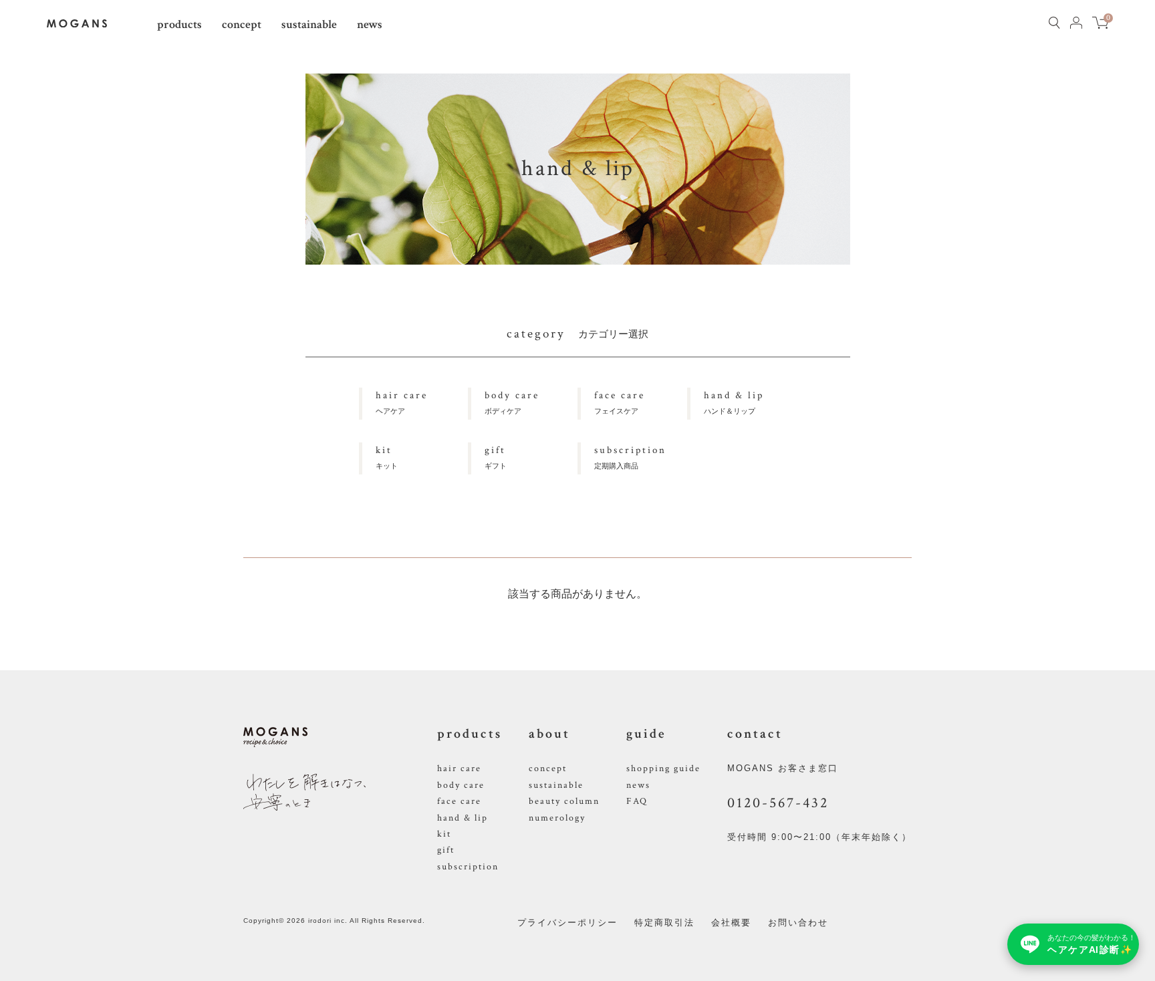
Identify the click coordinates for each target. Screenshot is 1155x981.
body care (461, 785)
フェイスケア (619, 402)
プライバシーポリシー (567, 923)
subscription (468, 867)
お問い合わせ (798, 923)
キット (387, 457)
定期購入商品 (630, 457)
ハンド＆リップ (734, 402)
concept (241, 24)
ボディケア (512, 402)
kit (444, 834)
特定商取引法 (664, 923)
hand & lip (462, 818)
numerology (557, 818)
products (179, 24)
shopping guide (663, 768)
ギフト (496, 457)
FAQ (637, 801)
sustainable (309, 24)
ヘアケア (402, 402)
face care (459, 801)
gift (446, 850)
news (369, 24)
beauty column (564, 801)
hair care (459, 768)
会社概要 (731, 923)
